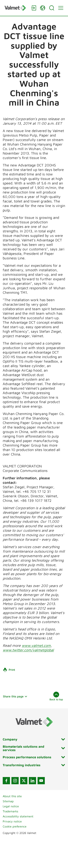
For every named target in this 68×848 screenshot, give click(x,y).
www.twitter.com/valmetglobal (28, 650)
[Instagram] (15, 780)
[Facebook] (6, 780)
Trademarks (10, 811)
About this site (12, 796)
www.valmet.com (36, 645)
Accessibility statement (18, 816)
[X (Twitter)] (23, 780)
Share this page (13, 696)
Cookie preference (14, 826)
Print (12, 669)
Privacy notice (12, 821)
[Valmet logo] (16, 7)
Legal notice (11, 806)
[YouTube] (41, 780)
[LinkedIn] (32, 780)
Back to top (56, 699)
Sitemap (8, 801)
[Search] (51, 7)
